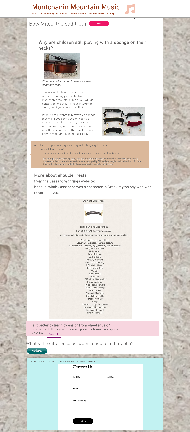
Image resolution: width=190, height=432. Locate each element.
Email (75, 389)
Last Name (111, 377)
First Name (77, 377)
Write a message (80, 400)
